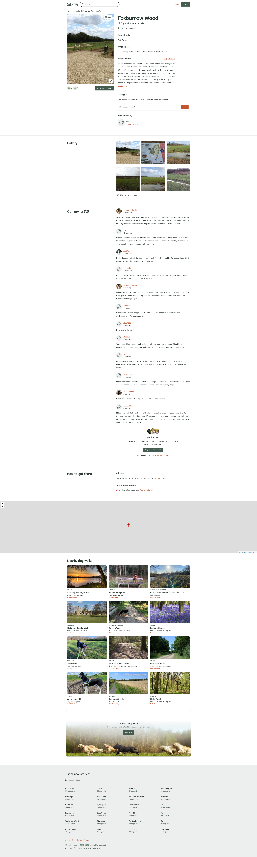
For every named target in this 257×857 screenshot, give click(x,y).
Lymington (101, 805)
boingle (126, 251)
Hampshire (69, 788)
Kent (99, 829)
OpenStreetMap (247, 552)
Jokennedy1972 (129, 391)
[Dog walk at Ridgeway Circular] (128, 683)
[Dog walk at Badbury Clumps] (170, 612)
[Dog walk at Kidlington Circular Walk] (87, 612)
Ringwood (101, 821)
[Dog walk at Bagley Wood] (128, 612)
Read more (122, 86)
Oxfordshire (85, 11)
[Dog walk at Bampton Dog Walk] (128, 576)
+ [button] (2, 503)
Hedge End (101, 797)
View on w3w (145, 490)
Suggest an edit (169, 59)
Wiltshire (164, 797)
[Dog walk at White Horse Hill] (87, 683)
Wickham (69, 805)
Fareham (164, 813)
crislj (125, 230)
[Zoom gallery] (128, 152)
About (67, 840)
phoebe (126, 305)
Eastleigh (69, 797)
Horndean (165, 829)
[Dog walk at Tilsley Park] (87, 647)
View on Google (161, 478)
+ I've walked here (104, 88)
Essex (163, 821)
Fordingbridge (135, 821)
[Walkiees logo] (72, 4)
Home (69, 11)
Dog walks (76, 11)
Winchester (134, 805)
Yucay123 (127, 323)
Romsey (132, 788)
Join (177, 4)
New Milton (134, 813)
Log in (185, 4)
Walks (135, 124)
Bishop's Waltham (136, 797)
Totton (100, 788)
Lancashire (69, 813)
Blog (73, 840)
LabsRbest (127, 406)
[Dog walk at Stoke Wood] (170, 683)
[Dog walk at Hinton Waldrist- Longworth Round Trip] (170, 576)
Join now (128, 732)
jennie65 (127, 354)
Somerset (133, 829)
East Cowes (102, 813)
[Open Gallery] (111, 81)
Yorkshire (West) (72, 821)
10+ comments (130, 28)
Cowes (163, 805)
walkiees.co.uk (73, 845)
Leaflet (239, 552)
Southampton (166, 788)
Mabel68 (126, 337)
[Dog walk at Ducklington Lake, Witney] (87, 576)
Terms (79, 840)
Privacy (86, 840)
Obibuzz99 (127, 374)
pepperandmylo (130, 210)
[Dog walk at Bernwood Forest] (170, 647)
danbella (127, 268)
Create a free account (160, 455)
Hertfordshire (71, 829)
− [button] (2, 506)
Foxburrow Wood (97, 11)
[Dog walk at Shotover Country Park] (128, 647)
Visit (185, 107)
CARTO (254, 552)
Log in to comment (153, 450)
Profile (128, 124)
